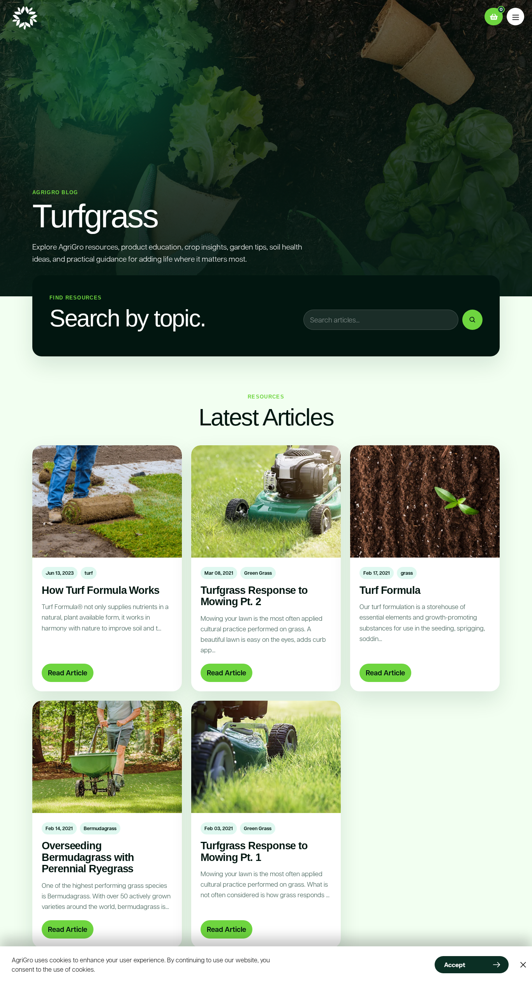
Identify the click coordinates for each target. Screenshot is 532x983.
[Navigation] (515, 16)
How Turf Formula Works (100, 590)
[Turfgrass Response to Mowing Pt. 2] (266, 501)
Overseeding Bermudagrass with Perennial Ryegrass (88, 857)
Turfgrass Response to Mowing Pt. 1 (254, 851)
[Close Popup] (523, 965)
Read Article (67, 673)
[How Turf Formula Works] (107, 501)
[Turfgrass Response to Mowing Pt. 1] (266, 757)
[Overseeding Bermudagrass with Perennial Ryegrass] (107, 757)
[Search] (472, 320)
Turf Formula (389, 590)
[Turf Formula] (425, 501)
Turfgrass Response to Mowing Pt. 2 (254, 596)
